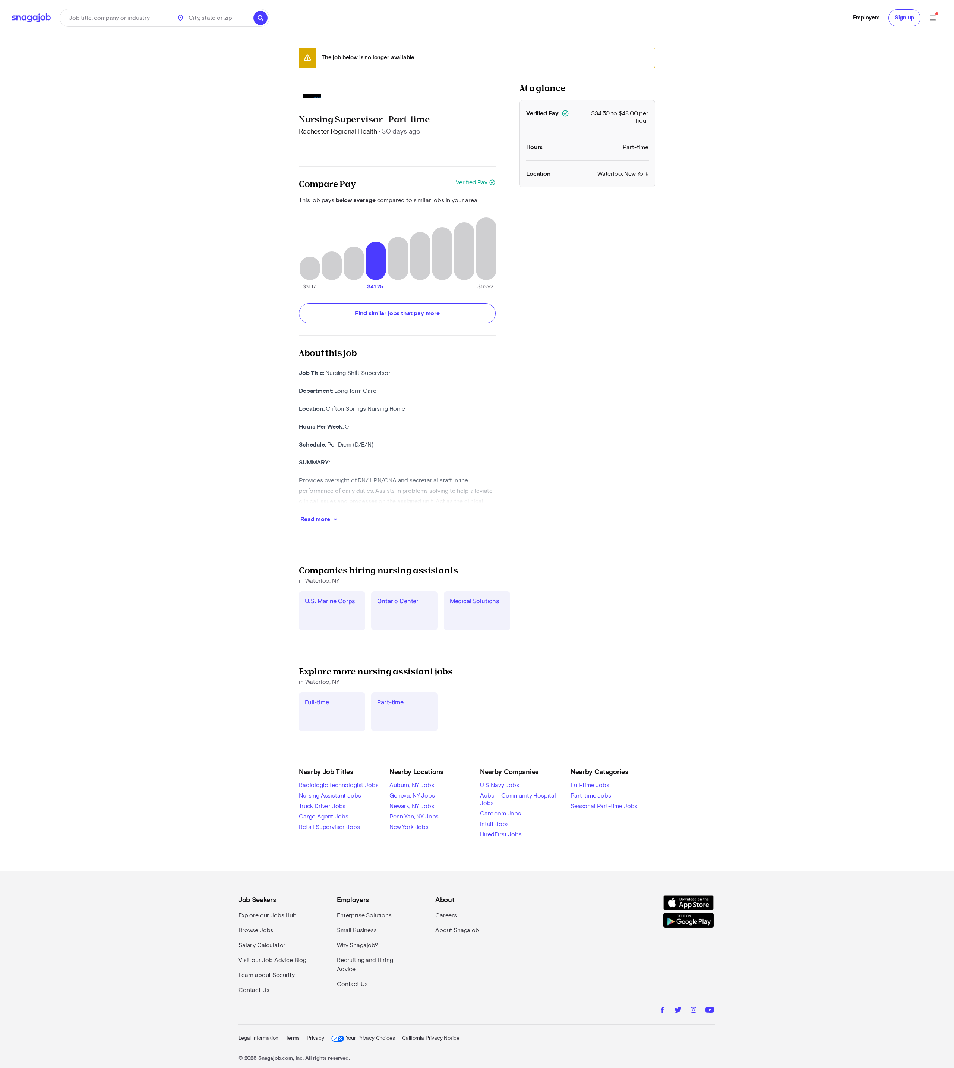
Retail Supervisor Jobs (329, 827)
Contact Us (253, 990)
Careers (446, 915)
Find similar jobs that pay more (397, 313)
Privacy (315, 1038)
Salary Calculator (261, 945)
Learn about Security (266, 975)
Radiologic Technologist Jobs (339, 785)
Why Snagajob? (357, 945)
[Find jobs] (260, 18)
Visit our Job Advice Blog (272, 960)
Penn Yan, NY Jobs (414, 817)
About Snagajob (457, 930)
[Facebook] (662, 1011)
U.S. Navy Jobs (499, 785)
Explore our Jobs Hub (267, 915)
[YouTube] (709, 1011)
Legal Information (258, 1038)
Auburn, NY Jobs (411, 785)
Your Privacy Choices (370, 1038)
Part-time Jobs (591, 796)
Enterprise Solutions (364, 915)
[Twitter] (678, 1011)
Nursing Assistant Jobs (330, 796)
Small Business (357, 930)
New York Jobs (409, 827)
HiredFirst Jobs (501, 834)
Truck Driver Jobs (322, 806)
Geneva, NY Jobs (412, 796)
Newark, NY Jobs (411, 806)
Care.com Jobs (500, 814)
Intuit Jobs (494, 824)
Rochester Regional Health (338, 131)
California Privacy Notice (430, 1038)
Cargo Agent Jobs (323, 817)
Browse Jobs (255, 930)
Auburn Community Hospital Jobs (518, 799)
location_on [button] (180, 18)
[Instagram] (693, 1011)
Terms (292, 1038)
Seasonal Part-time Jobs (604, 806)
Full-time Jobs (590, 785)
